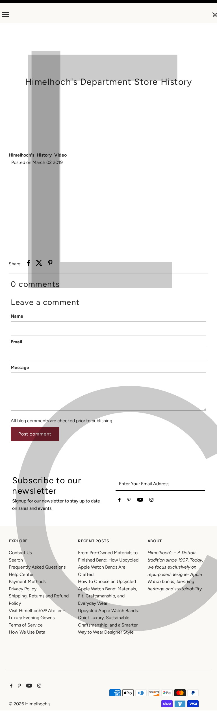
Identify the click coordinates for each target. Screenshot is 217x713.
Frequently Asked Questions (37, 567)
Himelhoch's (21, 155)
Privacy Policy (22, 588)
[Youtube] (140, 500)
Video (60, 155)
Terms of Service (26, 625)
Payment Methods (27, 581)
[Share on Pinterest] (50, 264)
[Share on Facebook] (28, 264)
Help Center (21, 574)
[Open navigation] (47, 14)
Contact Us (20, 552)
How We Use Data (27, 632)
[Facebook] (119, 500)
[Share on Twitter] (39, 264)
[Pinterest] (129, 500)
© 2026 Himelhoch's (29, 704)
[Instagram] (151, 500)
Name (17, 316)
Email (16, 341)
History (44, 155)
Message (20, 367)
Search (16, 560)
